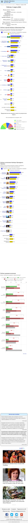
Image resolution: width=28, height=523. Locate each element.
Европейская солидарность (4, 42)
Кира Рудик (3, 231)
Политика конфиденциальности (18, 511)
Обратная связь (6, 511)
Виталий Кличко (4, 221)
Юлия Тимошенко (3, 188)
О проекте (13, 509)
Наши (6, 70)
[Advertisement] (14, 147)
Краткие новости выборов (14, 414)
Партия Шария (5, 80)
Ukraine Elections (9, 1)
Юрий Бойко (5, 183)
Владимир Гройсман (4, 197)
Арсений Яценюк (4, 217)
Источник (24, 353)
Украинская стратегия (4, 61)
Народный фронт (5, 99)
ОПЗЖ (5, 46)
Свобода (5, 89)
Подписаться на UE (21, 509)
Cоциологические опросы (10, 4)
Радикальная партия (4, 66)
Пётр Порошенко (3, 178)
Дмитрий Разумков (4, 212)
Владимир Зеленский (4, 173)
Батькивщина (4, 51)
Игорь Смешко (4, 193)
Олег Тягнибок (4, 226)
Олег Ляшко (4, 207)
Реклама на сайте (6, 509)
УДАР (6, 94)
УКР (5, 2)
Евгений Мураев (4, 202)
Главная (2, 4)
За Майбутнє (4, 85)
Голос (6, 75)
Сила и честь (4, 56)
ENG (9, 2)
